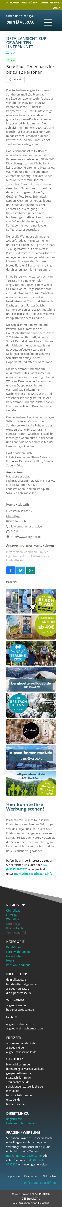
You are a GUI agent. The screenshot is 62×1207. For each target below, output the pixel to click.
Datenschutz (31, 1176)
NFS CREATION (41, 1194)
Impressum (13, 1176)
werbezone (22, 1194)
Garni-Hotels (14, 956)
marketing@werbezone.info (24, 1156)
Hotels (10, 960)
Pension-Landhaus (18, 965)
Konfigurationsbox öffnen (39, 1183)
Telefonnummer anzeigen (27, 526)
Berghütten (13, 947)
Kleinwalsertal (15, 928)
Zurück (10, 52)
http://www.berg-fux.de (26, 537)
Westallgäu (13, 919)
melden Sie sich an (25, 552)
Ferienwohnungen (18, 952)
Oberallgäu (13, 516)
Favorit (18, 79)
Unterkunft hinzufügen (21, 2)
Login (56, 8)
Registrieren (14, 1119)
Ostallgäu (12, 915)
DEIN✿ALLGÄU (31, 1198)
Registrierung (50, 2)
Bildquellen (49, 1176)
